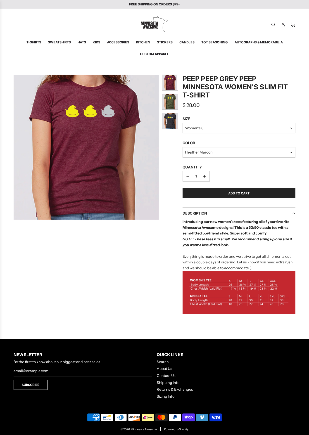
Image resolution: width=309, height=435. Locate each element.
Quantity (192, 167)
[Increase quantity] (204, 176)
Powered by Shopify (176, 429)
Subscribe (30, 385)
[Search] (273, 25)
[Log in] (283, 25)
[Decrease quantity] (188, 176)
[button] (17, 147)
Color (189, 143)
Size (186, 118)
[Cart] (293, 25)
